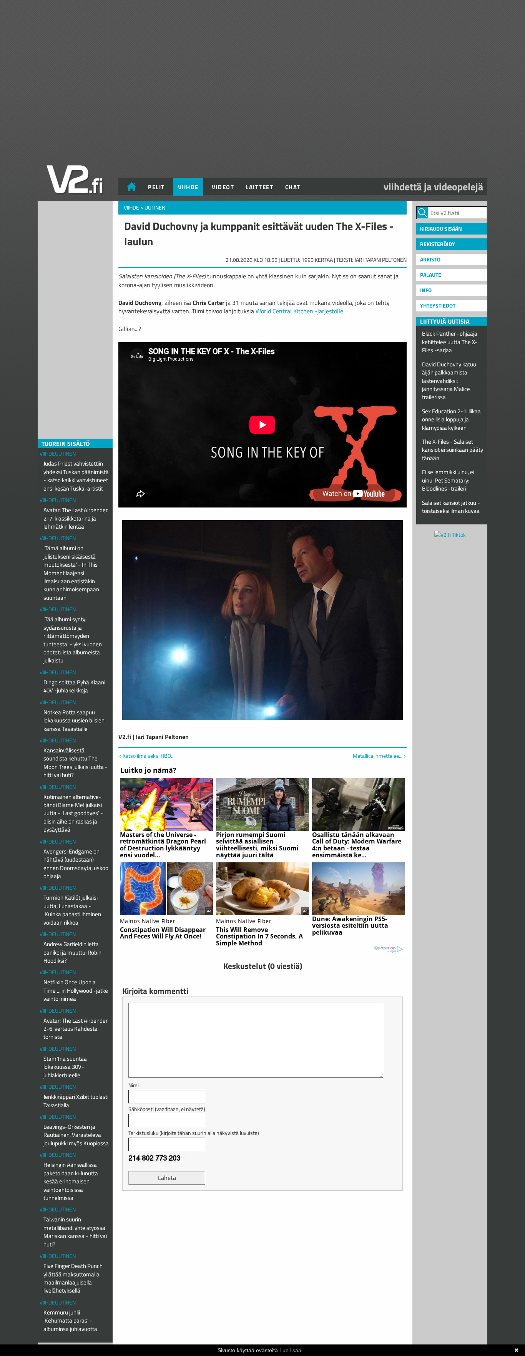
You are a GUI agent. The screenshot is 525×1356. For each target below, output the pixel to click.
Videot (223, 187)
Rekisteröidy (437, 244)
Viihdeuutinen (58, 453)
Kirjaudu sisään (441, 229)
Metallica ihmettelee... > (380, 756)
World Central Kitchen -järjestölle (299, 311)
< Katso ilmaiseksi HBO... (146, 756)
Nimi (133, 1085)
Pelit (156, 187)
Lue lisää (290, 1350)
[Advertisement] (262, 1215)
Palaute (430, 275)
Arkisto (430, 259)
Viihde (188, 187)
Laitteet (259, 187)
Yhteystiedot (437, 305)
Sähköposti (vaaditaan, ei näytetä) (166, 1109)
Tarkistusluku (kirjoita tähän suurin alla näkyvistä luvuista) (193, 1133)
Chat (293, 187)
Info (426, 290)
